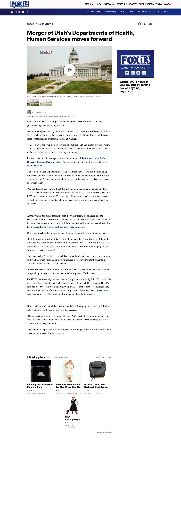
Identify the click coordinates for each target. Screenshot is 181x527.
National (109, 4)
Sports (133, 4)
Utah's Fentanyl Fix (143, 11)
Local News (45, 24)
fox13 (19, 12)
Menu (88, 4)
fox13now (16, 12)
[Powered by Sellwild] (108, 432)
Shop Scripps (146, 4)
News (30, 24)
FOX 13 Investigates (94, 11)
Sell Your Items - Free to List (57, 358)
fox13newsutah (12, 12)
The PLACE (156, 11)
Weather (122, 4)
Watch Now (162, 4)
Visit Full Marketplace (104, 357)
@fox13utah (27, 12)
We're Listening (110, 11)
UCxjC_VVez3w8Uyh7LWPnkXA (23, 12)
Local (99, 4)
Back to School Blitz (125, 11)
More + (166, 11)
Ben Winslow (40, 112)
